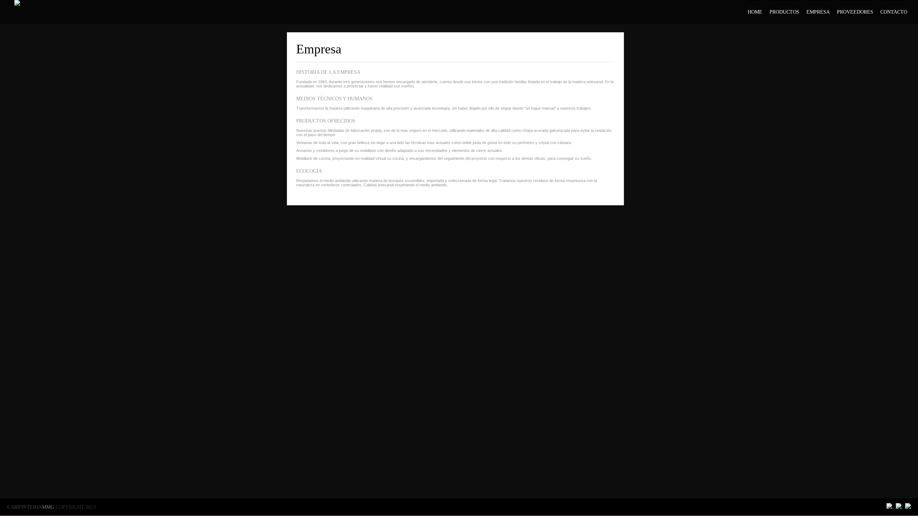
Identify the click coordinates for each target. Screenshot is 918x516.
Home (755, 12)
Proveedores (855, 12)
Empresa (818, 12)
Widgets (913, 493)
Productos (784, 12)
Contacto (893, 12)
